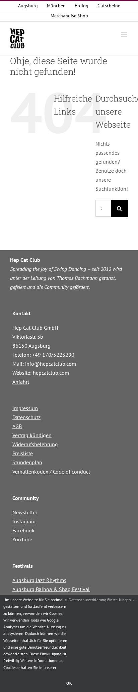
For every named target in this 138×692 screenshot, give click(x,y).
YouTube (22, 539)
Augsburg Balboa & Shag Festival (51, 589)
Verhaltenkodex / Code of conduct (51, 471)
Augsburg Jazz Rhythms (39, 580)
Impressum (25, 408)
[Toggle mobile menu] (124, 34)
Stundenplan (27, 462)
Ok (69, 683)
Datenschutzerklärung (87, 599)
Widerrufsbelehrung (35, 444)
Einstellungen (119, 599)
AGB (17, 426)
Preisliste (22, 453)
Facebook (23, 530)
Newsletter (24, 512)
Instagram (24, 521)
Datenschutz (26, 417)
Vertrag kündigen (32, 435)
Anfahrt (20, 381)
